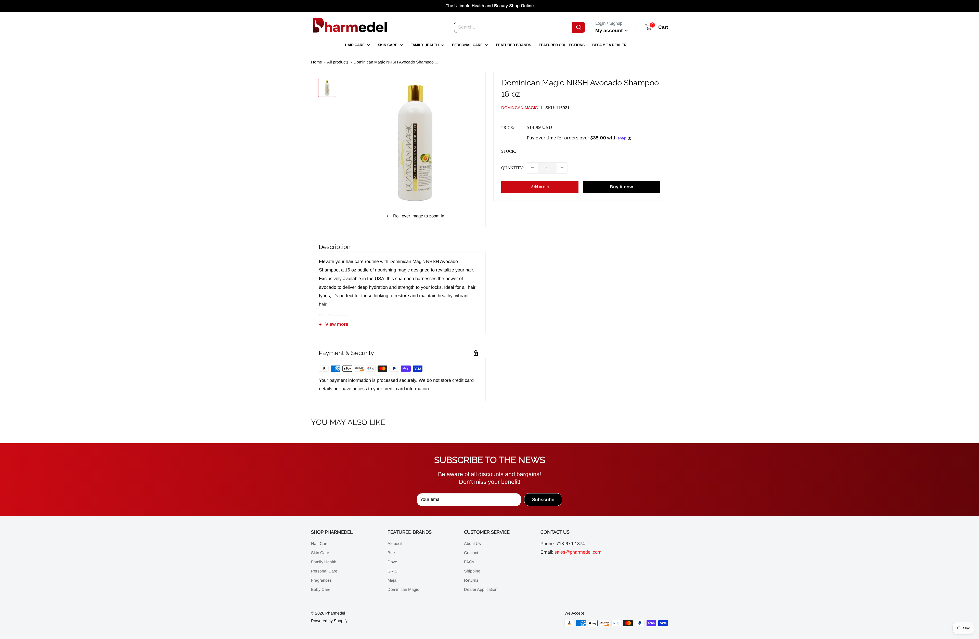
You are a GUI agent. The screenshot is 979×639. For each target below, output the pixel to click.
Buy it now (621, 186)
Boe (391, 553)
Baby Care (320, 589)
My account (609, 30)
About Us (472, 543)
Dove (392, 562)
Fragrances (321, 580)
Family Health (424, 45)
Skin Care (387, 45)
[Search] (578, 27)
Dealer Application (480, 589)
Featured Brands (513, 45)
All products (338, 62)
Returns (471, 580)
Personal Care (467, 45)
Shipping (472, 571)
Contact (471, 553)
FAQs (469, 562)
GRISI (393, 571)
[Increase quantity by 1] (562, 167)
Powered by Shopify (329, 621)
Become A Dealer (609, 45)
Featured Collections (562, 45)
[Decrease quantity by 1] (532, 167)
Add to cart (540, 186)
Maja (392, 580)
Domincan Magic (519, 108)
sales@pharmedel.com (578, 552)
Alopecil (395, 543)
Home (316, 62)
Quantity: (512, 168)
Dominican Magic (403, 589)
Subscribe (543, 499)
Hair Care (355, 45)
